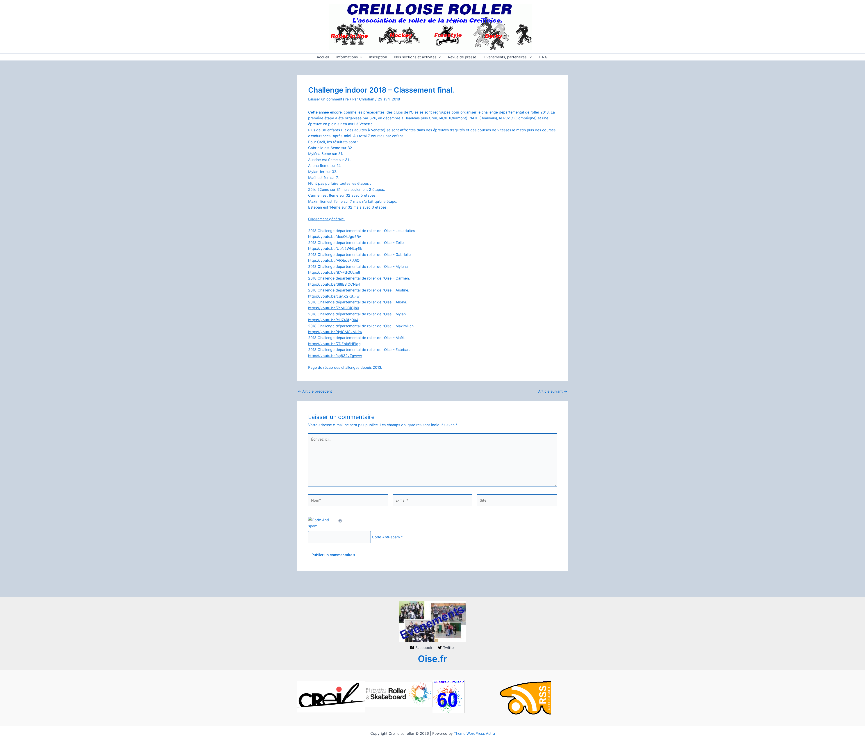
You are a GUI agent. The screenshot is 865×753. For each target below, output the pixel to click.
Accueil (323, 57)
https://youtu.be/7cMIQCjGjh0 (333, 308)
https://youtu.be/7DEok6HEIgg (334, 343)
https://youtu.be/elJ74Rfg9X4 (333, 320)
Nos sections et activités (415, 57)
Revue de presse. (462, 57)
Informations (347, 57)
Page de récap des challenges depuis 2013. (345, 367)
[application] (360, 57)
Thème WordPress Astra (474, 733)
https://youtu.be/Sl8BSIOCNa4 (334, 284)
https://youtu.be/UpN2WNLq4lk (335, 248)
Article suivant (552, 391)
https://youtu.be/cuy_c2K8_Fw (334, 296)
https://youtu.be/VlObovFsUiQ (334, 260)
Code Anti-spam (386, 537)
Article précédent (315, 391)
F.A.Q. (543, 57)
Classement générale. (326, 219)
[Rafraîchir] (340, 520)
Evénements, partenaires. (505, 57)
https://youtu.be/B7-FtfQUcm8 (334, 272)
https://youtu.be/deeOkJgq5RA (334, 236)
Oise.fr (432, 658)
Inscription (378, 57)
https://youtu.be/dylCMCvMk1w (335, 332)
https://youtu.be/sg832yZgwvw (335, 355)
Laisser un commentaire (328, 99)
